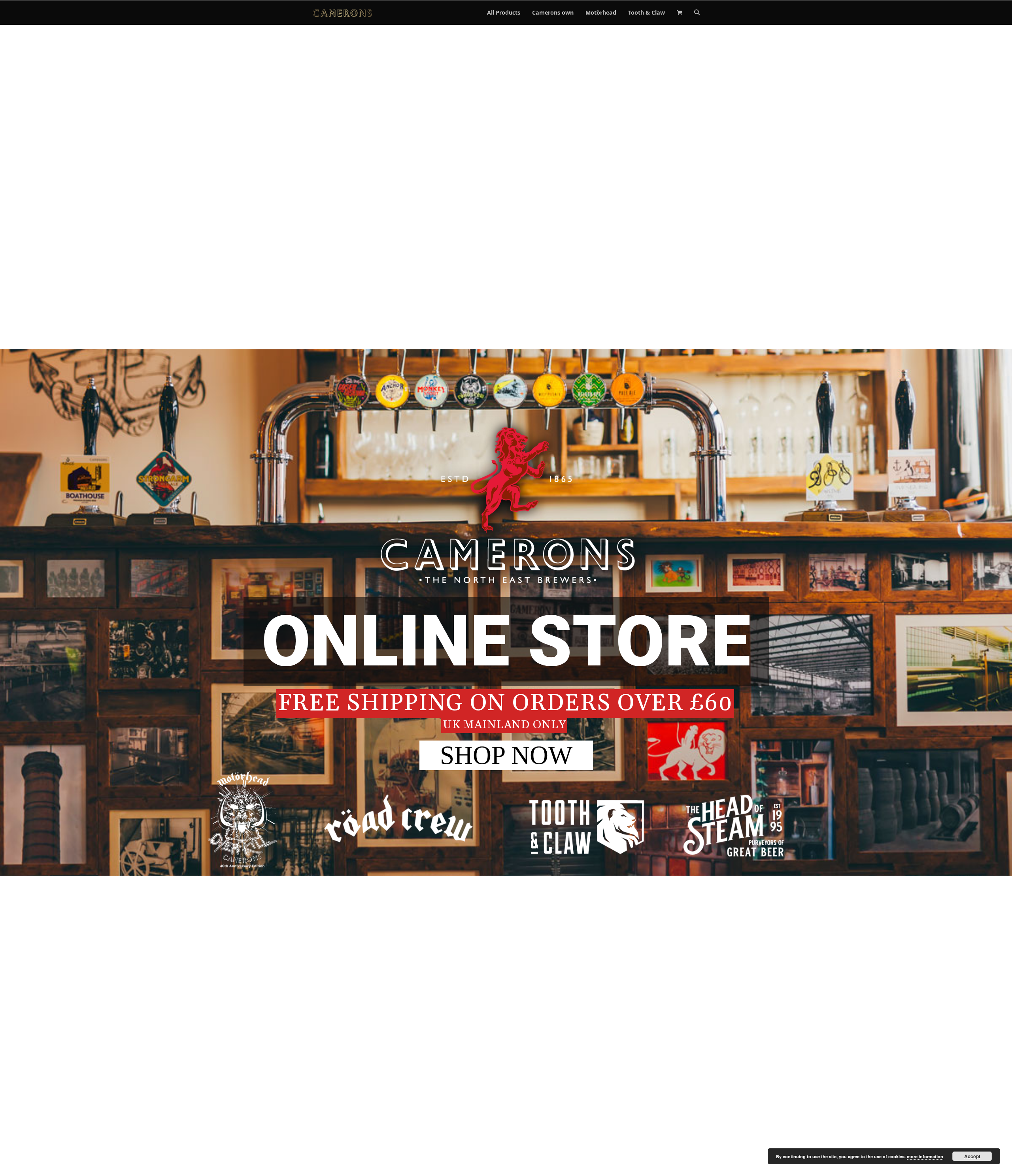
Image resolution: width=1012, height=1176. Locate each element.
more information (925, 1156)
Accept (972, 1156)
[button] (679, 13)
